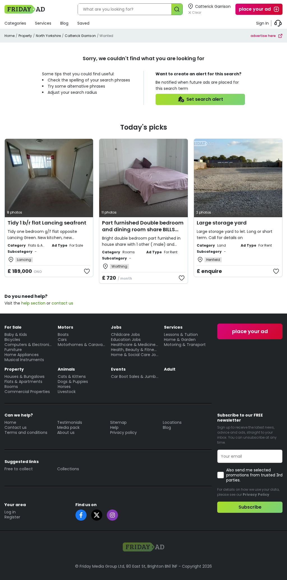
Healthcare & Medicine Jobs (135, 344)
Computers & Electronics (28, 344)
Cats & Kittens (72, 376)
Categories (15, 23)
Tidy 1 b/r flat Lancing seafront (47, 222)
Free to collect (18, 469)
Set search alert (204, 99)
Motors (65, 327)
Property (25, 35)
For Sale (13, 327)
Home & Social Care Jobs (135, 354)
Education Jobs (126, 339)
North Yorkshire (48, 35)
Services (43, 23)
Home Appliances (21, 354)
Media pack (68, 427)
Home (9, 35)
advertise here (263, 35)
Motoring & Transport (185, 344)
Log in (10, 512)
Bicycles (12, 339)
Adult (169, 369)
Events (118, 369)
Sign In (262, 23)
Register (12, 517)
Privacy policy (123, 432)
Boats (63, 334)
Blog (64, 23)
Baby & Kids (15, 334)
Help (114, 427)
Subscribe (250, 507)
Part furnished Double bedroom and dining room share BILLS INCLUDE (143, 229)
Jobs (116, 327)
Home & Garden (180, 339)
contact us (62, 303)
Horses (64, 386)
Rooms (11, 386)
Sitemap (118, 422)
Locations (172, 422)
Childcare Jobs (125, 334)
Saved (83, 23)
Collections (68, 469)
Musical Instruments (24, 359)
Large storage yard (222, 222)
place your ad (255, 9)
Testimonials (69, 422)
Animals (66, 369)
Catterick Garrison (80, 35)
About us (66, 432)
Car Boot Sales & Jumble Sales (135, 376)
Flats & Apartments (23, 381)
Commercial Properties (27, 391)
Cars (62, 339)
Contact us (15, 427)
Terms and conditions (25, 432)
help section (33, 303)
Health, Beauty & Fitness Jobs (135, 349)
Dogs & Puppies (73, 381)
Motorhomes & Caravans (81, 344)
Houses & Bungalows (24, 376)
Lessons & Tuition (181, 334)
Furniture (13, 349)
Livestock (67, 391)
